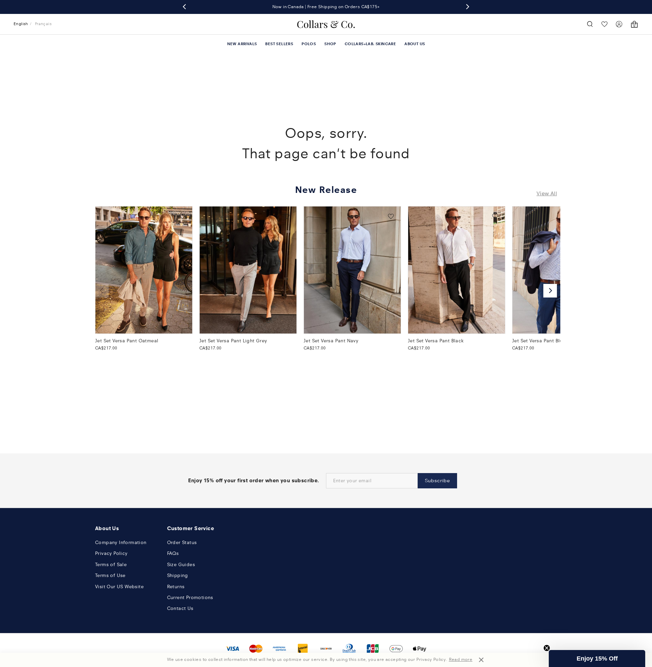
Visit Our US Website (119, 587)
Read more (461, 659)
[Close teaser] (546, 648)
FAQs (173, 553)
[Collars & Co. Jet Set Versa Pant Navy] (352, 270)
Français (43, 23)
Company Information (121, 542)
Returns (176, 587)
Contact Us (180, 608)
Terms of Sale (111, 564)
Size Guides (181, 564)
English (21, 23)
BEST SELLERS (279, 43)
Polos (309, 43)
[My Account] (619, 24)
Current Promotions (190, 597)
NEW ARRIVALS (242, 43)
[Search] (589, 24)
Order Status (182, 542)
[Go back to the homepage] (326, 24)
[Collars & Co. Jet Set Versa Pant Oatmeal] (144, 270)
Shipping (177, 575)
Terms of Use (110, 575)
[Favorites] (604, 24)
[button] (597, 658)
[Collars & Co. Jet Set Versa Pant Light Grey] (248, 270)
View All (547, 193)
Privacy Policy (111, 553)
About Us (414, 43)
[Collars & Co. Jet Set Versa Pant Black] (456, 270)
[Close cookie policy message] (481, 660)
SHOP (330, 43)
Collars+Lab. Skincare (370, 43)
